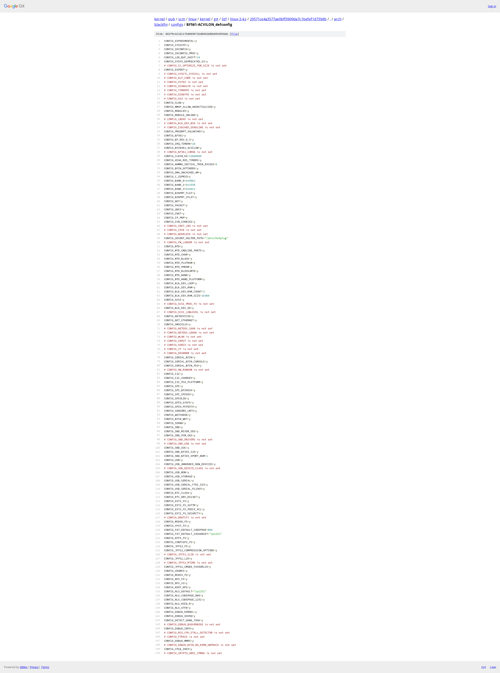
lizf (224, 19)
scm (181, 19)
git (216, 19)
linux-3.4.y (238, 19)
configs (177, 24)
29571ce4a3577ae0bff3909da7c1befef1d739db (288, 19)
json (493, 667)
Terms (45, 667)
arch (337, 19)
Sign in (492, 6)
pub (171, 19)
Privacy (34, 667)
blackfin (161, 24)
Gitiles (23, 667)
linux (192, 19)
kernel (159, 19)
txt (483, 667)
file (234, 34)
